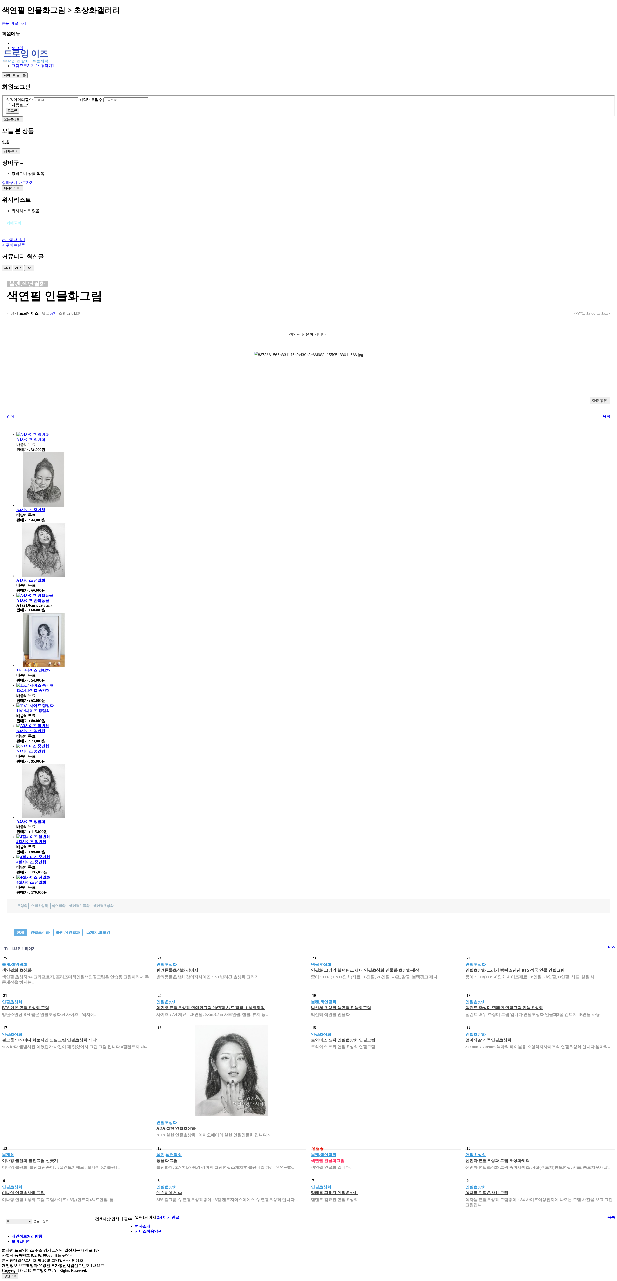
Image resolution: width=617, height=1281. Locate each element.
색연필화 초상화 (17, 970)
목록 (606, 416)
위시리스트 (12, 188)
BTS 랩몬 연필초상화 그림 (25, 1008)
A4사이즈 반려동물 (32, 600)
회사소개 (142, 1226)
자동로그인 (21, 105)
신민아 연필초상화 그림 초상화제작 (497, 1160)
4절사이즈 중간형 (31, 862)
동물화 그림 (167, 1160)
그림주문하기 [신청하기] (33, 66)
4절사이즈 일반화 (31, 842)
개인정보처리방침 (27, 1236)
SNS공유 (599, 401)
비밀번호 (90, 100)
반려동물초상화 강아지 (177, 970)
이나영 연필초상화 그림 (23, 1193)
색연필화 (58, 906)
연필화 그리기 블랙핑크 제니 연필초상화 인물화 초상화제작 (365, 970)
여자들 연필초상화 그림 (486, 1193)
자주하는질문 (13, 245)
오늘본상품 (12, 119)
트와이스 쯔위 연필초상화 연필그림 (343, 1040)
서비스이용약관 (148, 1231)
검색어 (122, 1219)
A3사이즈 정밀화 (30, 821)
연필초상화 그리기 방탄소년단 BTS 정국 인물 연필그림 (515, 970)
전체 (20, 932)
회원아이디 (19, 100)
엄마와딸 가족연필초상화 (488, 1040)
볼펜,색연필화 (68, 932)
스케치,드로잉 (98, 932)
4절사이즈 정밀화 (31, 882)
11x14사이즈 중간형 (33, 690)
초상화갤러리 (13, 240)
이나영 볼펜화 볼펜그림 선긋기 (30, 1160)
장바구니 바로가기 (18, 183)
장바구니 (11, 151)
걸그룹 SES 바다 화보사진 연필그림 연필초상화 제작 (49, 1040)
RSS (611, 947)
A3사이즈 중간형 (30, 751)
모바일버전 (21, 1241)
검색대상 (103, 1219)
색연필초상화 (103, 906)
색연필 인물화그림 (328, 1160)
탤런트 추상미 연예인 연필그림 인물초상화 (504, 1008)
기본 (18, 268)
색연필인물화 (79, 906)
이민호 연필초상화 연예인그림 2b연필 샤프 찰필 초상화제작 (210, 1008)
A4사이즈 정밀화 (30, 580)
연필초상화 (39, 906)
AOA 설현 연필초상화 (176, 1128)
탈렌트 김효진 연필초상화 (334, 1193)
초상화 (22, 906)
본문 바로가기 (14, 23)
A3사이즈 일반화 (30, 731)
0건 (52, 313)
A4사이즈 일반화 (30, 439)
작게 (7, 268)
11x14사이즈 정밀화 (33, 711)
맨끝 (175, 1217)
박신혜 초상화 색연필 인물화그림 (341, 1008)
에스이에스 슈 (169, 1193)
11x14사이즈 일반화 (33, 670)
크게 (29, 268)
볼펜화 (8, 1155)
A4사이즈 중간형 (30, 510)
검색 (10, 416)
